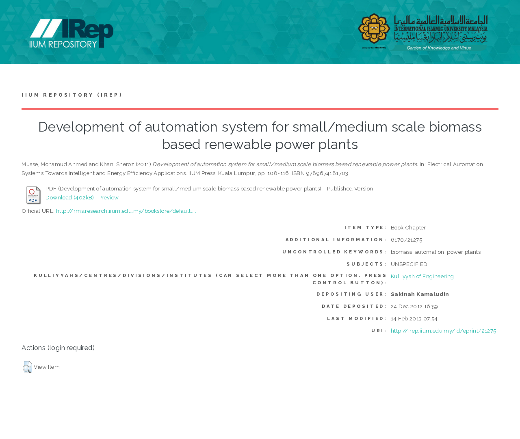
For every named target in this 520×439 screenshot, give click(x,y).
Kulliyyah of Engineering (422, 276)
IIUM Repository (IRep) (72, 95)
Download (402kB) (70, 197)
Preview (108, 197)
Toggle (14, 15)
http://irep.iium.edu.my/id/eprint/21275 (443, 330)
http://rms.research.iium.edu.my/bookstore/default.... (126, 211)
